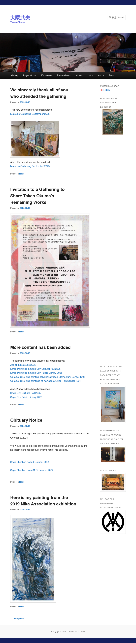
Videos (79, 75)
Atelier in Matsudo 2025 (23, 364)
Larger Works (29, 75)
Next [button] (121, 233)
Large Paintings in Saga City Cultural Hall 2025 (35, 368)
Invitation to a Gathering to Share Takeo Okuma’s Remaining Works (37, 195)
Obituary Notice (26, 420)
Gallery (14, 75)
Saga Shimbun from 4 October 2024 (29, 462)
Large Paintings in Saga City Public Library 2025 (36, 372)
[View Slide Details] (113, 122)
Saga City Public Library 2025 (26, 397)
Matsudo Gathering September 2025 (30, 113)
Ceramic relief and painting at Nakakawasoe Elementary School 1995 (47, 376)
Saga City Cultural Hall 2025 (25, 393)
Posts (112, 75)
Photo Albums (64, 75)
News (22, 173)
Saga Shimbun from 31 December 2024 (31, 470)
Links (90, 75)
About (101, 75)
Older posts (17, 618)
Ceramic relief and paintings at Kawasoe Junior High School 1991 (45, 380)
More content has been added (40, 347)
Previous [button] (104, 233)
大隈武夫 (20, 17)
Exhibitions (46, 75)
